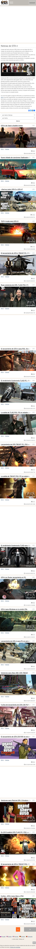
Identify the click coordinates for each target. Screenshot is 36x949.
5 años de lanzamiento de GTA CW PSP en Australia (16, 705)
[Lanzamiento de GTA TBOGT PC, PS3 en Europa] (18, 456)
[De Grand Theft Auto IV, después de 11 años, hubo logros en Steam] (18, 137)
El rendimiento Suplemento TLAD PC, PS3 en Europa (16, 380)
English (10, 936)
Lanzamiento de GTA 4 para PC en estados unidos (16, 641)
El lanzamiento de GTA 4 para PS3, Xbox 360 (16, 349)
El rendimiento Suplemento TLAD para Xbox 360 (16, 545)
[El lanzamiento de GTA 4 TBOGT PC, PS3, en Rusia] (18, 265)
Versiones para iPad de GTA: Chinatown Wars (16, 800)
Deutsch (23, 936)
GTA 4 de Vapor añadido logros (12, 125)
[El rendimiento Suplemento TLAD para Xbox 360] (18, 557)
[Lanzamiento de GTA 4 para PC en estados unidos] (18, 653)
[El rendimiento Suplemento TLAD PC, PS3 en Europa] (18, 392)
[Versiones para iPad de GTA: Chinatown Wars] (18, 812)
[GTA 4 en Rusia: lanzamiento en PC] (18, 589)
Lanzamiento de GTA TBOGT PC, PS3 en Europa (16, 444)
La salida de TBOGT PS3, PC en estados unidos (16, 476)
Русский (3, 936)
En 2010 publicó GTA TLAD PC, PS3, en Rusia (16, 832)
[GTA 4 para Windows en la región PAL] (18, 621)
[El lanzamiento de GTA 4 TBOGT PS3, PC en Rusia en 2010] (18, 876)
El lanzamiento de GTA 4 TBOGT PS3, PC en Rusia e (16, 864)
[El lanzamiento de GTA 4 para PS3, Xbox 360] (18, 360)
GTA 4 (2, 149)
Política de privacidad (15, 947)
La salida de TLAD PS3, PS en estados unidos (16, 412)
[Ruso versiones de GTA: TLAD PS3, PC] (18, 297)
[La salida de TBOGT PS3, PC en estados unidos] (18, 488)
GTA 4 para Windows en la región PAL (14, 609)
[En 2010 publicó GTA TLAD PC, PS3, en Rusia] (18, 844)
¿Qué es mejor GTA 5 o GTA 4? (12, 189)
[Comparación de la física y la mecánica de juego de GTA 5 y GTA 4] (18, 201)
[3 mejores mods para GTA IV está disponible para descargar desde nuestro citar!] (18, 233)
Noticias (7, 149)
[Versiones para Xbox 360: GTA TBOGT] (18, 685)
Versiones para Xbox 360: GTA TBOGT (14, 673)
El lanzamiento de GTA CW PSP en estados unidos (16, 736)
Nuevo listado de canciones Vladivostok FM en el (16, 157)
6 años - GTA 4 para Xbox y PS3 (12, 896)
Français (16, 936)
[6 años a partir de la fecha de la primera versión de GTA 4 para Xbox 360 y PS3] (18, 908)
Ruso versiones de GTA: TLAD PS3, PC (15, 285)
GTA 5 (2, 97)
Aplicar (18, 121)
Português (30, 936)
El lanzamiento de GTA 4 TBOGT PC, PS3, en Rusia (16, 253)
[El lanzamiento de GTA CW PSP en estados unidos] (18, 748)
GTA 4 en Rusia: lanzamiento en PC (13, 577)
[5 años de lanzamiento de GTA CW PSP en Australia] (18, 716)
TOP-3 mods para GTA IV (10, 221)
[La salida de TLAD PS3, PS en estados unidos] (18, 424)
